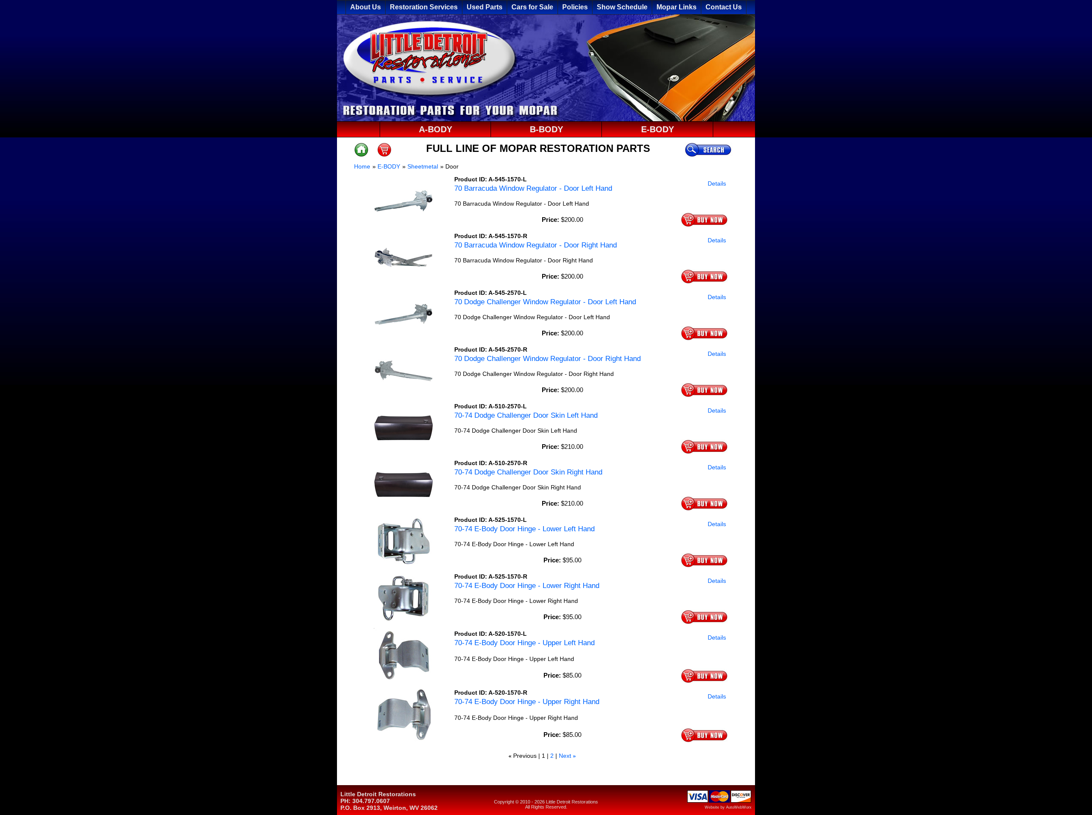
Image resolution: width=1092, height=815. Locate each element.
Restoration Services (424, 7)
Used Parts (484, 7)
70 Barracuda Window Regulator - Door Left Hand (533, 188)
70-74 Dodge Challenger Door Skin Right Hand (528, 472)
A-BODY (435, 129)
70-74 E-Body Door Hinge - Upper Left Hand (524, 643)
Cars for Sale (532, 7)
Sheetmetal (422, 166)
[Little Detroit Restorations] (546, 119)
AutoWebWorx (739, 807)
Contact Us (724, 7)
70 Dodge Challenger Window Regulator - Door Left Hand (545, 302)
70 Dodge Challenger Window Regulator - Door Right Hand (547, 359)
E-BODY (657, 129)
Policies (575, 7)
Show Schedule (622, 7)
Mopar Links (676, 7)
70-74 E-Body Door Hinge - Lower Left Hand (524, 529)
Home (362, 166)
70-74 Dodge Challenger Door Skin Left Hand (526, 415)
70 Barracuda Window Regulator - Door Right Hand (535, 245)
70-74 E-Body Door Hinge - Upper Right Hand (526, 702)
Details (717, 183)
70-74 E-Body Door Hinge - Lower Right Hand (526, 586)
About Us (365, 7)
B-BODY (546, 129)
